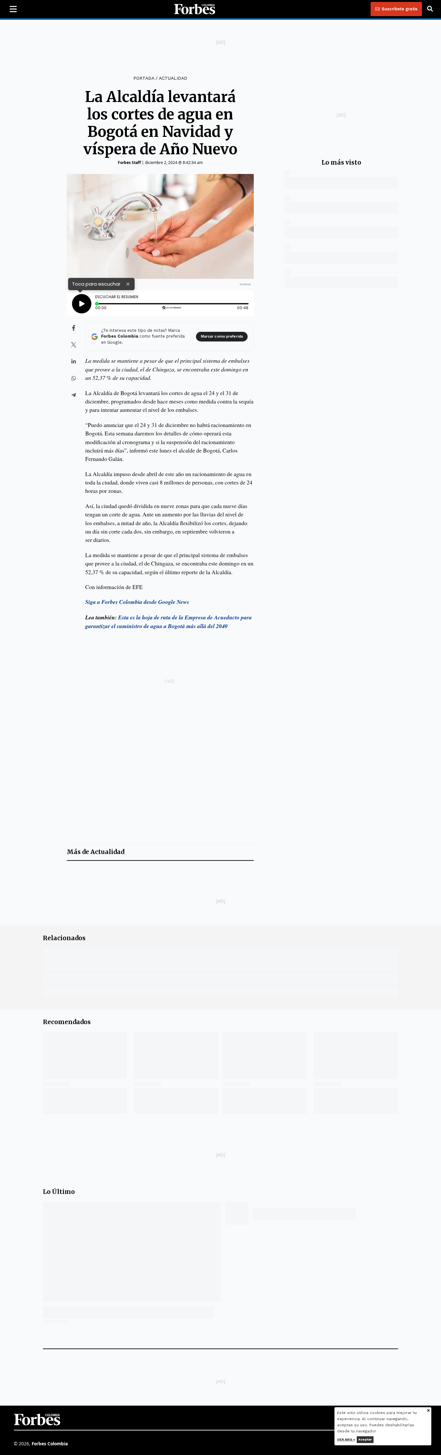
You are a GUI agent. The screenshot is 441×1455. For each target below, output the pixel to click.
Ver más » (346, 1439)
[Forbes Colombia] (194, 9)
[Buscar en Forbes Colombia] (430, 9)
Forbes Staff (129, 162)
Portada (143, 78)
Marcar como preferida (222, 336)
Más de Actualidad (95, 852)
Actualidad (173, 78)
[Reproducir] (81, 303)
